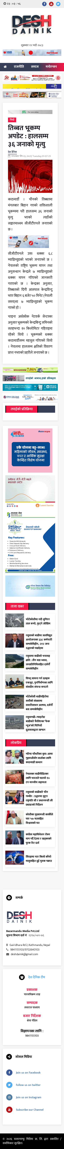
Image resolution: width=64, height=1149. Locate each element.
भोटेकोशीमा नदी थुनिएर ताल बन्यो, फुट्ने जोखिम (38, 621)
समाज (35, 66)
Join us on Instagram (28, 1097)
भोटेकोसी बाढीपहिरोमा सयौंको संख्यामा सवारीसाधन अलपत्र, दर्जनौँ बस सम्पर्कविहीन (39, 703)
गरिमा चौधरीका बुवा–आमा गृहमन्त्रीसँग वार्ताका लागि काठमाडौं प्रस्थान (39, 758)
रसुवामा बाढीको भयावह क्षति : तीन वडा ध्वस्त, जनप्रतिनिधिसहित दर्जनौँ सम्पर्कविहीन (38, 662)
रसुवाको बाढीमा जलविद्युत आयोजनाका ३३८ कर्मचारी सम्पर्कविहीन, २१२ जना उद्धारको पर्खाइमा (39, 641)
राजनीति (19, 66)
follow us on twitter (28, 1085)
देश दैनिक (12, 152)
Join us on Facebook (28, 1072)
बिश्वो (12, 120)
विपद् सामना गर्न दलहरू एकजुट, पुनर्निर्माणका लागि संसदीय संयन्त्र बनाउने (39, 682)
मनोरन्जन (51, 66)
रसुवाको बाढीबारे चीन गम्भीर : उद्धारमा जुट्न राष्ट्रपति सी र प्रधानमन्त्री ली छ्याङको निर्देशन (39, 798)
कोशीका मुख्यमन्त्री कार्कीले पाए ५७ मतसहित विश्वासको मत (39, 818)
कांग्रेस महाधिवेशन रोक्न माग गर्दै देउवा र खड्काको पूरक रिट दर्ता (38, 838)
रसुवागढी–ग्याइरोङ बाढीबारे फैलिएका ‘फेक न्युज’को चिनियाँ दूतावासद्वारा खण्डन (38, 723)
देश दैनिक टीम (36, 977)
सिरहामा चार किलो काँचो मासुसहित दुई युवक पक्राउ (39, 859)
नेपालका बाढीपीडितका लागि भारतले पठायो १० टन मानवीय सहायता (38, 778)
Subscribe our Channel (30, 1109)
